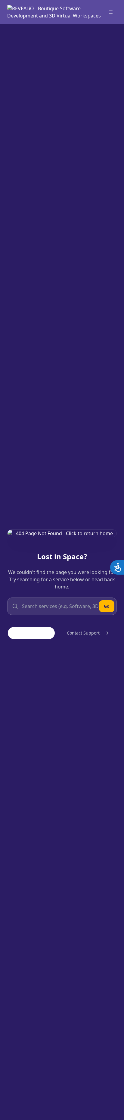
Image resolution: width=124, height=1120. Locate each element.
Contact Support (83, 633)
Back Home (36, 633)
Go (107, 606)
